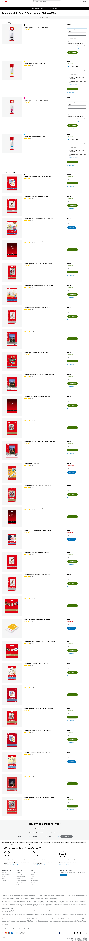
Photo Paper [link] (47, 17)
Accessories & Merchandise (36, 888)
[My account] (80, 2)
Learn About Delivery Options (10, 864)
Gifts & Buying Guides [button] (71, 4)
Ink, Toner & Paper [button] (18, 4)
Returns (3, 876)
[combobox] (47, 1)
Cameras (32, 876)
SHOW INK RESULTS (67, 836)
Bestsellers (33, 890)
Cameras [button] (10, 4)
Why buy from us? (19, 872)
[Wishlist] (83, 2)
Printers (32, 884)
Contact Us (4, 872)
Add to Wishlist (71, 55)
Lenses (32, 878)
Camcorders (33, 886)
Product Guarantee (19, 874)
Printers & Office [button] (27, 4)
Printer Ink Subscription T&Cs (21, 880)
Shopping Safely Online (20, 876)
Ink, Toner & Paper (34, 880)
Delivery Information (6, 874)
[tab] (40, 828)
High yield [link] (41, 17)
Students (32, 874)
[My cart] (86, 2)
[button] (59, 832)
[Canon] (5, 1)
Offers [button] (79, 4)
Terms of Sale (5, 928)
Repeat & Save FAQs (5, 880)
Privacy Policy (13, 928)
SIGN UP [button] (63, 874)
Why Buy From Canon (64, 864)
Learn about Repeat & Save (73, 48)
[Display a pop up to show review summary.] (34, 65)
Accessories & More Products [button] (58, 4)
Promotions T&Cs (19, 878)
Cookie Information (22, 928)
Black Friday (33, 872)
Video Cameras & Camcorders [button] (43, 4)
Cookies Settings (31, 928)
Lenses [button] (34, 4)
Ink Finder (33, 882)
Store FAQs (4, 878)
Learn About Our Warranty (37, 864)
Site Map (18, 884)
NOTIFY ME (72, 227)
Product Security (19, 882)
